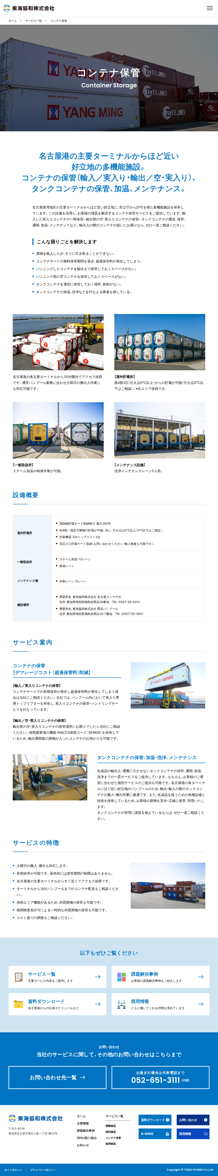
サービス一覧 (33, 20)
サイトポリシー (13, 1170)
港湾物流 (111, 1143)
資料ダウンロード (153, 1120)
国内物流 (111, 1131)
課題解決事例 (86, 1130)
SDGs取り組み (87, 1138)
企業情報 (83, 1123)
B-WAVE (147, 1133)
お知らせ (83, 1145)
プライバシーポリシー (43, 1170)
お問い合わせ (188, 1120)
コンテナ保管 (58, 20)
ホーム (13, 20)
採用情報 (185, 1133)
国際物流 (111, 1125)
